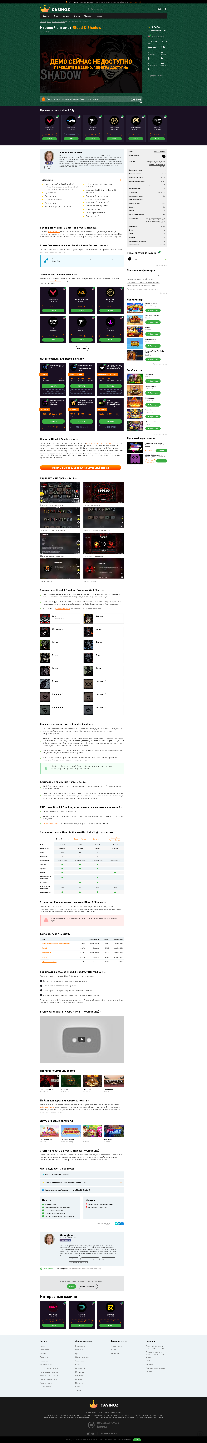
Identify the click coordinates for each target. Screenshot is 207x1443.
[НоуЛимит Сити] (163, 156)
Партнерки (115, 1353)
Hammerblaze (150, 398)
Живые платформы (82, 1357)
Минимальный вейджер (107, 374)
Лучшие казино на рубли (49, 1372)
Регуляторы (79, 1376)
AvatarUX (86, 1142)
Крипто (78, 1353)
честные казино (54, 232)
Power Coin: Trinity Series (114, 839)
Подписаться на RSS (110, 1434)
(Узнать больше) (126, 1439)
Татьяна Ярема (62, 1268)
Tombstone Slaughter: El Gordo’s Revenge (56, 943)
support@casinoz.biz (135, 2)
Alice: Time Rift (150, 422)
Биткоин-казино (46, 1383)
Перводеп (73, 409)
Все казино (81, 349)
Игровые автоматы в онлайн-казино (140, 279)
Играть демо (154, 310)
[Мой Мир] (122, 1223)
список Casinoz (55, 281)
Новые (42, 1346)
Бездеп (44, 374)
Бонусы (66, 16)
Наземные (79, 1364)
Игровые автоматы (47, 1364)
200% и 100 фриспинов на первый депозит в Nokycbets (155, 456)
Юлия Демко (49, 167)
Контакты (149, 1364)
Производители (81, 1346)
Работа (113, 1350)
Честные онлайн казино (49, 1368)
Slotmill (147, 318)
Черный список (45, 1350)
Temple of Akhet (150, 386)
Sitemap (149, 1372)
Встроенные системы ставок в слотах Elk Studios (145, 276)
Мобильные (79, 1383)
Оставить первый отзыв (157, 30)
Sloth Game (149, 374)
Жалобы (87, 16)
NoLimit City (44, 1091)
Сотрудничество (116, 1346)
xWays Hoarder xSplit (49, 962)
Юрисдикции (80, 1372)
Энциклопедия (45, 1387)
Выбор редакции (76, 374)
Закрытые (43, 1353)
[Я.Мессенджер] (116, 1223)
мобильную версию (47, 1107)
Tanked (44, 948)
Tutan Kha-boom (150, 410)
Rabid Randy (97, 839)
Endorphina (148, 376)
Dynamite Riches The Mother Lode (155, 351)
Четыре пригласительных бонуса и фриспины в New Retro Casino (156, 444)
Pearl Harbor (46, 953)
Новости (99, 16)
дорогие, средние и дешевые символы (100, 443)
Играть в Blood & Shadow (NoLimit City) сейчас (80, 467)
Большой (44, 409)
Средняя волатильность (52, 823)
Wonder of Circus (151, 303)
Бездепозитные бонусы (48, 1379)
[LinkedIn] (119, 1223)
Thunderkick (149, 388)
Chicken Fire (149, 327)
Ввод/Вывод (79, 1350)
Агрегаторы (79, 1361)
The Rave (45, 957)
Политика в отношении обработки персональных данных (155, 1354)
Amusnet (43, 1142)
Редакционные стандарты (155, 1368)
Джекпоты (44, 1357)
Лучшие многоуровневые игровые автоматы (143, 282)
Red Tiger (148, 355)
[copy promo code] (53, 135)
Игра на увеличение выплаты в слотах (141, 285)
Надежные (44, 1361)
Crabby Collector (151, 339)
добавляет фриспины (62, 609)
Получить (53, 386)
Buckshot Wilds (80, 839)
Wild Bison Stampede (152, 315)
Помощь (149, 1360)
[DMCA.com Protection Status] (102, 1427)
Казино (46, 16)
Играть (49, 139)
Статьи (77, 16)
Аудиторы (78, 1379)
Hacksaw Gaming (67, 1142)
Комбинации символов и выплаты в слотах (142, 289)
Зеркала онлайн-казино (49, 1376)
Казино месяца (80, 1368)
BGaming (148, 329)
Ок (137, 1440)
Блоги (77, 1387)
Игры (55, 16)
